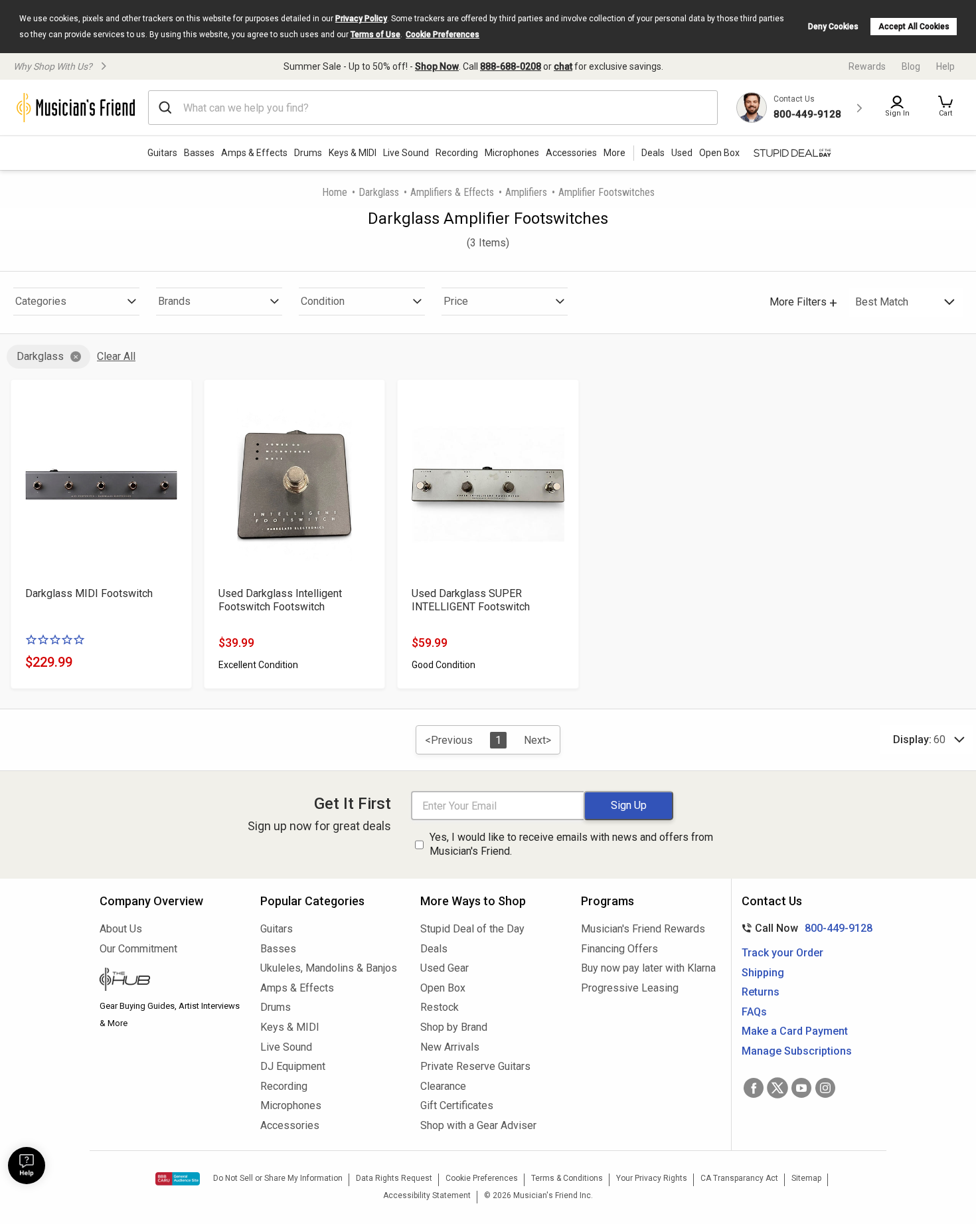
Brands (174, 301)
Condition (323, 301)
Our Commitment (138, 948)
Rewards (867, 66)
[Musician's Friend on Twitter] (777, 1088)
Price (456, 301)
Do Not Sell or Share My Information (278, 1178)
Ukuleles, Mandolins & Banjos (328, 968)
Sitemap (806, 1178)
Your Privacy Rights (651, 1178)
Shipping (763, 972)
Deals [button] (653, 152)
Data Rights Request (394, 1178)
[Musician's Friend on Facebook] (754, 1088)
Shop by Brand (453, 1027)
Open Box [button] (719, 152)
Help (945, 66)
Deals (433, 948)
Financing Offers (619, 948)
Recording (457, 152)
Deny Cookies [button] (833, 26)
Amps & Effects (254, 152)
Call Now (804, 928)
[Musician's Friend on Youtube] (801, 1088)
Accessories (571, 152)
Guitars (162, 152)
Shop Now (437, 66)
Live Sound (406, 152)
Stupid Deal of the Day (472, 928)
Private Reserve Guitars (475, 1066)
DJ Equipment (292, 1066)
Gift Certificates (456, 1105)
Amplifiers (526, 192)
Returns (760, 992)
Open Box (442, 988)
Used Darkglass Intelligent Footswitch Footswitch (280, 600)
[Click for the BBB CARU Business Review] (177, 1178)
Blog (911, 66)
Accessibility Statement (427, 1195)
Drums (308, 152)
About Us (121, 928)
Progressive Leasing (630, 988)
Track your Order (782, 952)
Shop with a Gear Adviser (478, 1125)
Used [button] (681, 152)
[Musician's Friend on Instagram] (825, 1088)
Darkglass (379, 192)
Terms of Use (375, 34)
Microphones (512, 152)
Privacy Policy (361, 18)
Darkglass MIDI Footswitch (89, 593)
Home (334, 192)
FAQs (754, 1011)
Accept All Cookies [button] (913, 26)
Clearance (443, 1086)
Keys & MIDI (352, 152)
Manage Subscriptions (797, 1051)
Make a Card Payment (795, 1031)
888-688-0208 (510, 66)
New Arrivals (449, 1047)
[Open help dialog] (26, 1165)
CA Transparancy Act (739, 1178)
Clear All (116, 356)
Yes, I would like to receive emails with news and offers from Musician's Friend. (571, 844)
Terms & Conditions (567, 1178)
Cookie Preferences (442, 34)
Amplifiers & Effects (452, 192)
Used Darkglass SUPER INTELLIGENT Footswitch (471, 600)
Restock (439, 1007)
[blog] (170, 981)
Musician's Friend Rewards (643, 928)
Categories (40, 301)
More (614, 152)
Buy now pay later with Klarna (648, 968)
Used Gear (444, 968)
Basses (199, 152)
